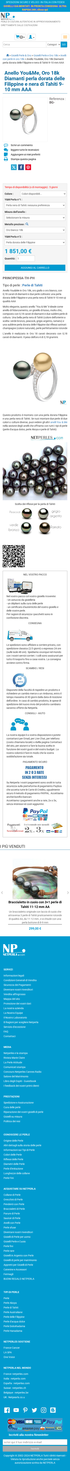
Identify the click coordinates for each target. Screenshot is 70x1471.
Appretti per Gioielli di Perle (18, 1264)
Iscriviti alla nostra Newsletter (28, 1434)
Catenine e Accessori (15, 1269)
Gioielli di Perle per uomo (17, 1236)
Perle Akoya (10, 1302)
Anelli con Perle (12, 1222)
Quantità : (10, 258)
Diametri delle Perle (14, 1164)
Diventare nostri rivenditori (18, 989)
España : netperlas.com (17, 1383)
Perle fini (8, 1246)
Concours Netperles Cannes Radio (22, 1071)
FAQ (6, 1031)
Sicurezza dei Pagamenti (17, 984)
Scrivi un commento (22, 145)
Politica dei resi (12, 1121)
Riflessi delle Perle (13, 1159)
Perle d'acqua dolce (14, 1321)
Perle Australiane (13, 1312)
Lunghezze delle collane (17, 1173)
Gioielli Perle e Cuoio (15, 1241)
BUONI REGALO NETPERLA (19, 1278)
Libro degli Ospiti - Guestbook (20, 1081)
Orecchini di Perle (13, 1199)
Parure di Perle (12, 1213)
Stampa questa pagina (23, 159)
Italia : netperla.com (14, 1378)
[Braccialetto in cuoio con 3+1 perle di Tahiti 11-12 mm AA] (35, 876)
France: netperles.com (16, 1373)
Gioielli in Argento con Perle (19, 1255)
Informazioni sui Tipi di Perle (19, 1150)
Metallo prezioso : (15, 224)
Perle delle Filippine (14, 1316)
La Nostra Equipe (13, 1012)
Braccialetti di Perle (14, 1208)
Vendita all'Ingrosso (14, 994)
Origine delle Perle (13, 1140)
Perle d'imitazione (13, 1168)
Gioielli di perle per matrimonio (20, 1260)
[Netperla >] (6, 55)
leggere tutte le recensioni (25, 149)
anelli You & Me (58, 422)
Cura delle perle (12, 1107)
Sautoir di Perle (12, 1218)
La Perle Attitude (13, 1062)
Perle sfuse (10, 1227)
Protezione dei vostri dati (17, 1003)
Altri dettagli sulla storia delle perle (22, 1145)
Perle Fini (9, 1178)
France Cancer (12, 1347)
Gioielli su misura (13, 1116)
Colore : (9, 193)
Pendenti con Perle (14, 1204)
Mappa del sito (12, 998)
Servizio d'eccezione (14, 1026)
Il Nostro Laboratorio (15, 1017)
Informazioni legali (14, 975)
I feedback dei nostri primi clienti (21, 1085)
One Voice (9, 1357)
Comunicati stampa (14, 1067)
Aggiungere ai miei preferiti (25, 154)
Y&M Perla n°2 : (13, 236)
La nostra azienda (14, 1008)
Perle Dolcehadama (14, 1326)
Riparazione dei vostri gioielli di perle (23, 1112)
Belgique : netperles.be (16, 1392)
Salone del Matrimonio (16, 1076)
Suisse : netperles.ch (15, 1387)
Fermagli (8, 1274)
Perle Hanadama (13, 1330)
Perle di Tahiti (32, 285)
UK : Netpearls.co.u (14, 1397)
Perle (6, 1298)
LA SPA (8, 1352)
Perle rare (9, 1250)
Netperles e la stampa (16, 1053)
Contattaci (9, 1036)
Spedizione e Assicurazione (19, 1102)
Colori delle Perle (13, 1154)
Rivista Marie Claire (14, 1057)
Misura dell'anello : (15, 211)
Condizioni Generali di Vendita (20, 980)
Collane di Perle (12, 1194)
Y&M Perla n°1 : (13, 199)
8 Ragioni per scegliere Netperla (21, 1022)
